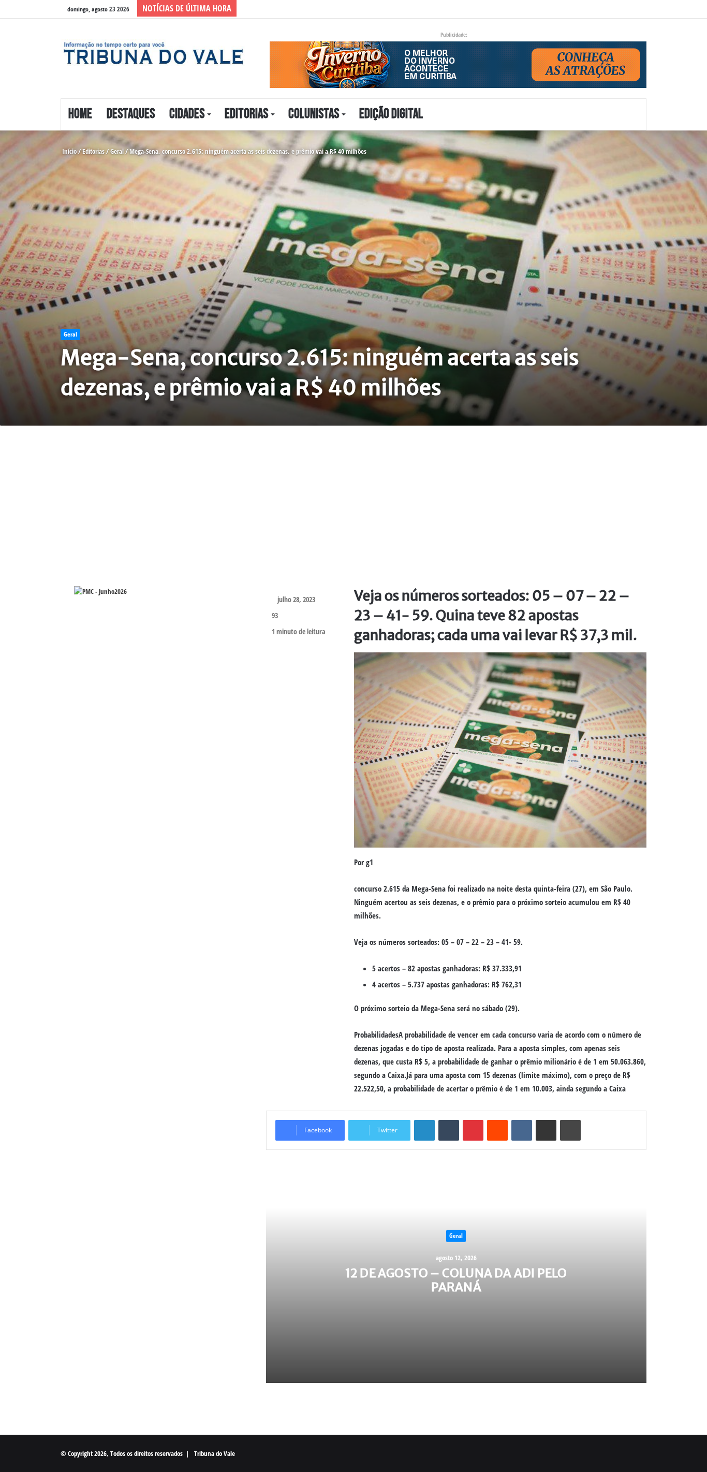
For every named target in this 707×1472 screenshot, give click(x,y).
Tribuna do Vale (214, 1453)
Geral (117, 151)
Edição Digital (391, 114)
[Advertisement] (353, 513)
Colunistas (313, 114)
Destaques (131, 114)
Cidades (186, 114)
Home (80, 114)
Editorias (246, 114)
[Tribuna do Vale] (153, 53)
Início (69, 151)
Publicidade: (453, 34)
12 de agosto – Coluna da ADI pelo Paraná (456, 1279)
